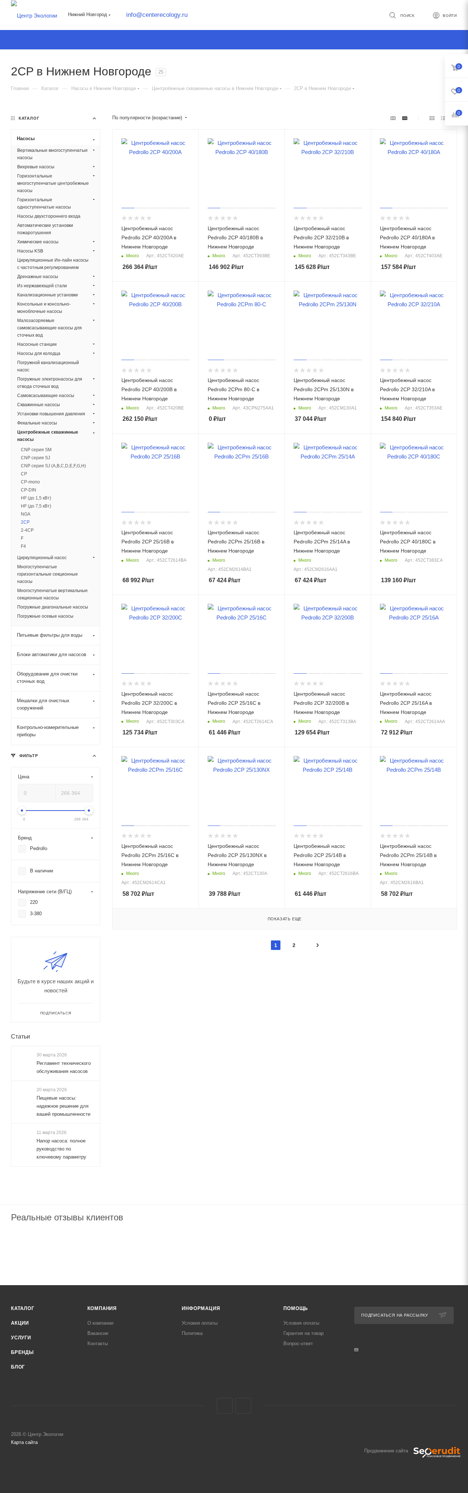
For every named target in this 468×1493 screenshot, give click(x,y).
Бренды (22, 1352)
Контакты (97, 1343)
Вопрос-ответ (298, 1343)
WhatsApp (243, 1406)
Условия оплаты (200, 1323)
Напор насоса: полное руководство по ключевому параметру (61, 1149)
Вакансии (97, 1333)
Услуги (21, 1337)
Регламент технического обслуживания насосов (64, 1067)
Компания (102, 1308)
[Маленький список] (393, 118)
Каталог (22, 1308)
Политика (192, 1333)
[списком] (443, 118)
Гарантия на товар (303, 1333)
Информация (201, 1308)
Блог (18, 1367)
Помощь (295, 1308)
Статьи (20, 1036)
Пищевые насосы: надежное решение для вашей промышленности (63, 1106)
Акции (20, 1323)
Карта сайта (24, 1442)
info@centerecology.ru (157, 14)
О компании (100, 1323)
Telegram (225, 1406)
